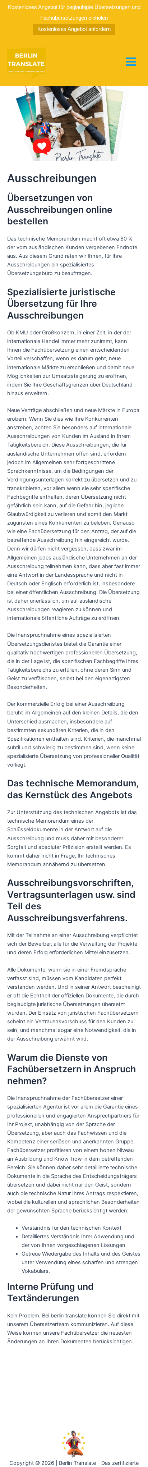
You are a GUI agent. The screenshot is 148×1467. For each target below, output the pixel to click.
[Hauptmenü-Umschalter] (131, 62)
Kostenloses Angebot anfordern (74, 29)
